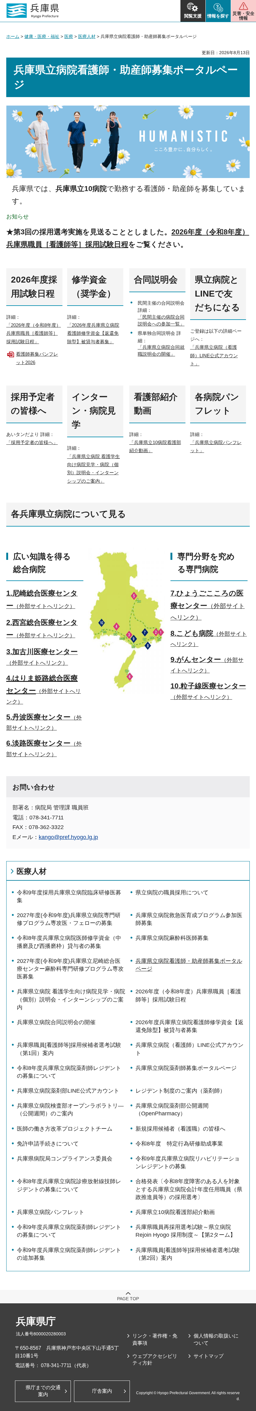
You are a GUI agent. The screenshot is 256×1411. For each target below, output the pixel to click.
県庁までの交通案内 (43, 1391)
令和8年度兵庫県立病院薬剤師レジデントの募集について (69, 1072)
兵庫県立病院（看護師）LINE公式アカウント (189, 1049)
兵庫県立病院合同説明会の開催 (56, 1022)
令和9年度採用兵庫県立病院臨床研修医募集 (69, 896)
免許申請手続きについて (48, 1144)
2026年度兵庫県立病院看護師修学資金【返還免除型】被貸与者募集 (189, 1026)
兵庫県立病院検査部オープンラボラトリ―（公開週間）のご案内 (70, 1110)
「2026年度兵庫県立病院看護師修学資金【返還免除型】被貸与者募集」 (93, 333)
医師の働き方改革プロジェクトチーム (64, 1129)
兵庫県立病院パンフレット (50, 1212)
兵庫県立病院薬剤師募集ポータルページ (186, 1068)
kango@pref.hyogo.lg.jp (68, 837)
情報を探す (218, 15)
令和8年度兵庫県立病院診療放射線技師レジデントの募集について (69, 1185)
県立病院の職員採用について (172, 892)
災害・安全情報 (243, 16)
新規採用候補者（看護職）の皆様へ (180, 1129)
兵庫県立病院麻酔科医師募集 (172, 938)
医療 (68, 36)
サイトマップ (209, 1356)
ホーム (12, 36)
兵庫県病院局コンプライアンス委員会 (64, 1159)
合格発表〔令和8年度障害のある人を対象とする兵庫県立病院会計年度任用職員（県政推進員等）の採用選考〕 (188, 1189)
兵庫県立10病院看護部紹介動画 (175, 1212)
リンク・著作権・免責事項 (154, 1339)
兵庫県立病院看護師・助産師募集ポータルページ (188, 965)
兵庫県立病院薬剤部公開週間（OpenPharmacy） (172, 1110)
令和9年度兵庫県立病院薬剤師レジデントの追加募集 (69, 1254)
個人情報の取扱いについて (216, 1339)
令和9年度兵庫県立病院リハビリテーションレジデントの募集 (187, 1163)
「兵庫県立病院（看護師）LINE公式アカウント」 (214, 355)
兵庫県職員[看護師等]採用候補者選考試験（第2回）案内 (187, 1254)
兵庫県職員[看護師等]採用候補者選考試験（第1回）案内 (69, 1049)
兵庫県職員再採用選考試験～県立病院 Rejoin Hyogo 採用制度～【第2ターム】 (185, 1231)
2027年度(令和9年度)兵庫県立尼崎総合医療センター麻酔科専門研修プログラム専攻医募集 (70, 969)
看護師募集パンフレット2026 (37, 358)
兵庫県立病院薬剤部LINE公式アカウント (68, 1091)
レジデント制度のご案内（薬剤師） (180, 1091)
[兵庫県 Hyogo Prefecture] (33, 10)
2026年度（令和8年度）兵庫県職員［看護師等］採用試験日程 (188, 995)
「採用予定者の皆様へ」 (32, 442)
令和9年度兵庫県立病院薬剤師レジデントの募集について (69, 1231)
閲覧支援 (193, 15)
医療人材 (87, 36)
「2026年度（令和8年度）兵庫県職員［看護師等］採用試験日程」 (33, 333)
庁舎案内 (102, 1391)
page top (128, 1298)
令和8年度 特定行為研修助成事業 (179, 1144)
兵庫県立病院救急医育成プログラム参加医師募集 (188, 919)
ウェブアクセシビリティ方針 (154, 1359)
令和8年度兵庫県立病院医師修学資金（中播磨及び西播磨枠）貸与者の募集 (69, 942)
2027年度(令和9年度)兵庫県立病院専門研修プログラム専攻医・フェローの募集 (69, 919)
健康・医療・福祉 (41, 36)
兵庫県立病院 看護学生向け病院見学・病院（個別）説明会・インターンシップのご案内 (71, 999)
